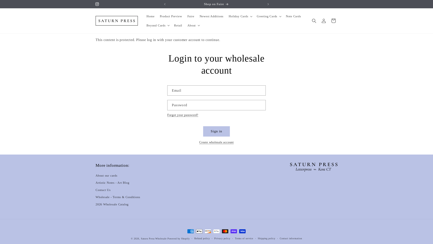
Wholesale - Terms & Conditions (118, 197)
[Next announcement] (268, 4)
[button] (240, 16)
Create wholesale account (216, 142)
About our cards (106, 175)
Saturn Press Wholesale (154, 238)
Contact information (291, 238)
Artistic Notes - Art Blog (112, 183)
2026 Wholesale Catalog (112, 204)
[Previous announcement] (164, 4)
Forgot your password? (182, 115)
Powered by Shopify (178, 238)
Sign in (216, 131)
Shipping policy (266, 238)
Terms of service (244, 238)
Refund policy (202, 238)
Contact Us (103, 190)
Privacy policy (222, 238)
